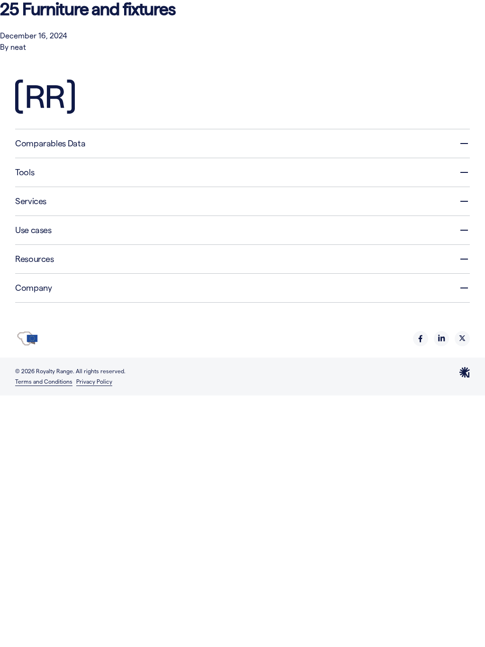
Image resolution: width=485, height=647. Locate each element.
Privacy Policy (94, 381)
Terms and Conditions (43, 381)
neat (18, 47)
